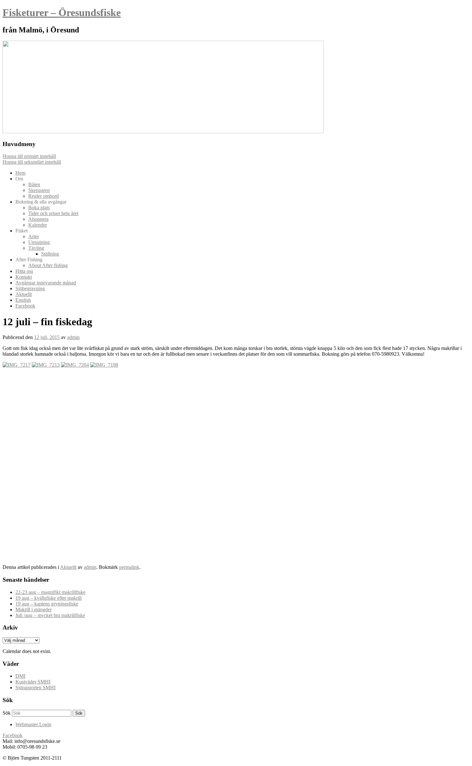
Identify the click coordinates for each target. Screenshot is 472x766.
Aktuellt (23, 294)
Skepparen (39, 190)
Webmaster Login (33, 724)
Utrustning (39, 242)
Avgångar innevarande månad (45, 282)
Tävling (36, 248)
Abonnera (38, 219)
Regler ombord (43, 196)
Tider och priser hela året (53, 213)
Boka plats (39, 207)
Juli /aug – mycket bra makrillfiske (50, 615)
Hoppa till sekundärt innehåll (32, 162)
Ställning (50, 254)
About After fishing (48, 265)
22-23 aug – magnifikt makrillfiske (50, 592)
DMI (20, 676)
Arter (33, 236)
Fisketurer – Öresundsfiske (62, 12)
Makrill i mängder (33, 609)
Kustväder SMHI (32, 681)
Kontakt (23, 277)
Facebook (25, 306)
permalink (129, 567)
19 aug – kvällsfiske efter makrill (48, 598)
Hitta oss (24, 271)
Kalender (37, 225)
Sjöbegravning (30, 288)
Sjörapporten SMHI (35, 687)
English (23, 300)
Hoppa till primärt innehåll (29, 156)
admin (73, 337)
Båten (34, 184)
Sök (7, 713)
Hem (20, 173)
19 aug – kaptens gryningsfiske (46, 603)
